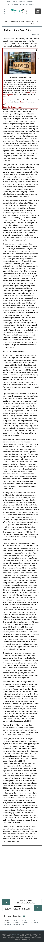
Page (19, 11)
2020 (22, 920)
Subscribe (6, 107)
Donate (13, 107)
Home (8, 2)
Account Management (27, 4)
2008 (5, 924)
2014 (14, 922)
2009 (36, 922)
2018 (31, 920)
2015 (9, 922)
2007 (9, 924)
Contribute (31, 2)
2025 (18, 920)
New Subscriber (12, 4)
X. (5, 104)
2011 (27, 922)
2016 (5, 922)
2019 (27, 920)
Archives (36, 34)
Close (20, 107)
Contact (22, 2)
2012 (23, 922)
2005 (18, 924)
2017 (36, 920)
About (15, 2)
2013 (18, 922)
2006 (14, 924)
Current (12, 920)
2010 (32, 922)
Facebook (23, 102)
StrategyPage (15, 934)
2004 (23, 924)
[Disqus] (22, 871)
